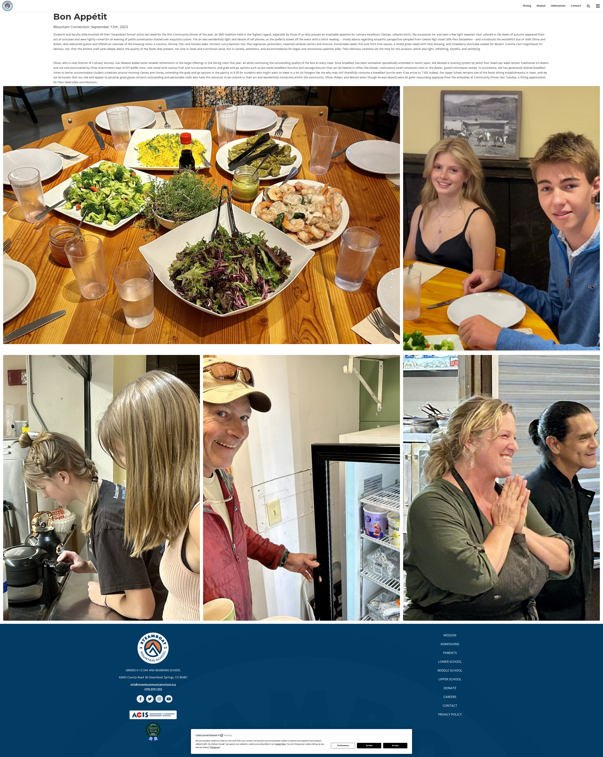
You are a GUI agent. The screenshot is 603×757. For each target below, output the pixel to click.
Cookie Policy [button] (280, 744)
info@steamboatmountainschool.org (153, 684)
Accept (395, 745)
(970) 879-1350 (153, 689)
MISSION (449, 635)
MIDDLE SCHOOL (449, 670)
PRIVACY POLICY (450, 714)
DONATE (450, 688)
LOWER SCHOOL (450, 661)
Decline (369, 745)
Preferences (343, 745)
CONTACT (450, 705)
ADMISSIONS (449, 644)
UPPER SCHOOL (449, 679)
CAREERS (449, 697)
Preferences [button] (215, 747)
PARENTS (450, 653)
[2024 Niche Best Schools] (153, 729)
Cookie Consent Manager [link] (206, 735)
